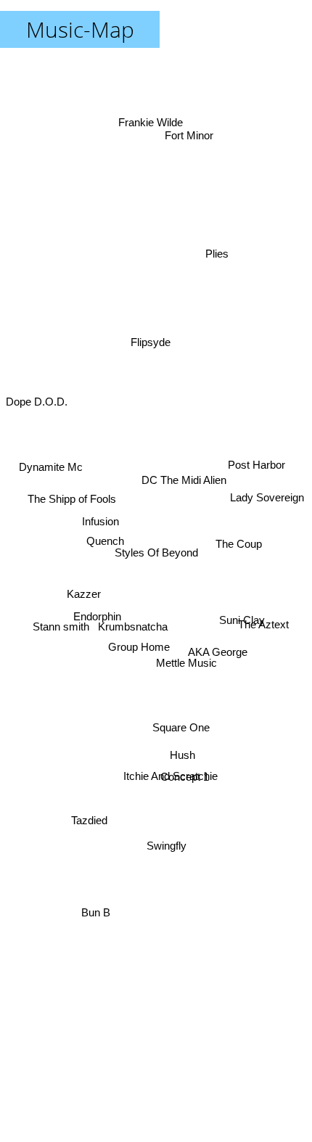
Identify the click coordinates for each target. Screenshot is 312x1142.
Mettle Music (185, 684)
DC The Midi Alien (183, 467)
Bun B (95, 923)
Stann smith (61, 635)
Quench (104, 565)
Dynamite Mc (49, 456)
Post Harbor (259, 453)
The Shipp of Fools (71, 487)
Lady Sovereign (269, 487)
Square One (176, 748)
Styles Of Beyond (156, 552)
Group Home (140, 655)
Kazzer (84, 581)
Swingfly (169, 851)
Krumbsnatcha (133, 642)
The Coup (241, 534)
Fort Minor (188, 138)
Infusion (98, 549)
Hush (182, 761)
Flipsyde (148, 337)
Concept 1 (178, 797)
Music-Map (80, 29)
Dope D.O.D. (36, 392)
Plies (216, 262)
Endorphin (96, 627)
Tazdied (87, 813)
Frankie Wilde (150, 107)
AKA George (216, 660)
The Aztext (266, 617)
